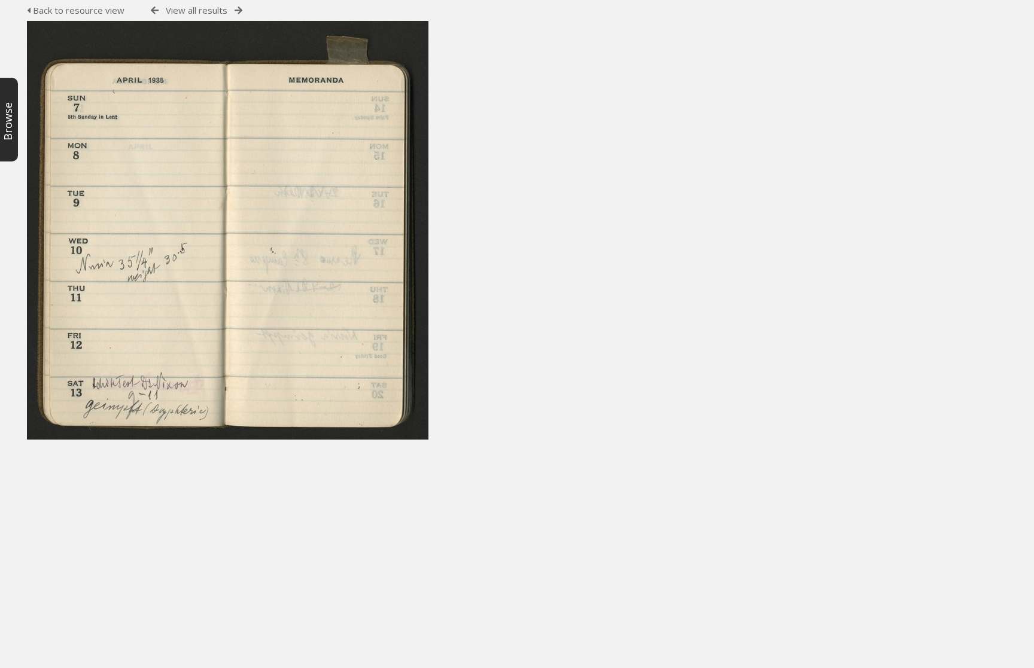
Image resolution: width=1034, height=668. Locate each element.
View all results (196, 10)
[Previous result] (155, 10)
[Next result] (238, 10)
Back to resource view (77, 10)
